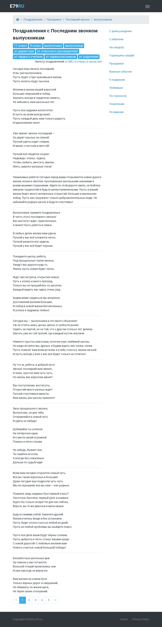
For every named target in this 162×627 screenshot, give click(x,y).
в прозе (91, 61)
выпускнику (53, 46)
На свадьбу (116, 47)
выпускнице (74, 46)
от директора (24, 51)
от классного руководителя (57, 51)
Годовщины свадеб (121, 55)
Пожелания (116, 104)
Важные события (120, 71)
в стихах (79, 61)
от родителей (88, 57)
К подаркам (117, 79)
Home (124, 619)
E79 (17, 6)
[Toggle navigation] (147, 6)
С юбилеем (116, 39)
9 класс (35, 46)
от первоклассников (61, 57)
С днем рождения (120, 31)
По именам (116, 112)
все (99, 61)
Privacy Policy (140, 619)
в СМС (69, 61)
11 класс (20, 46)
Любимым (116, 87)
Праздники (116, 63)
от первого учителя (28, 57)
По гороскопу (118, 95)
